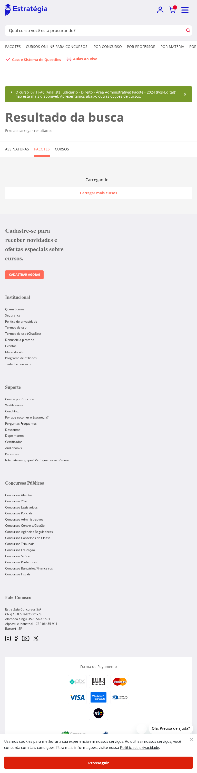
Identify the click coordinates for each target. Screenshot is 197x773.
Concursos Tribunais (19, 544)
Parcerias (12, 454)
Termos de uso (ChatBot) (23, 333)
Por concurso (108, 46)
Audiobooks (13, 448)
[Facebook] (16, 639)
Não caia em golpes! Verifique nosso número (37, 460)
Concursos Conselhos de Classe (28, 538)
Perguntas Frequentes (21, 423)
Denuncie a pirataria (19, 340)
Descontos (12, 430)
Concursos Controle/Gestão (25, 525)
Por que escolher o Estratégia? (26, 417)
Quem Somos (14, 309)
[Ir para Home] (26, 10)
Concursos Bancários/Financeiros (29, 568)
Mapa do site (14, 352)
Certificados (13, 442)
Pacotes (13, 46)
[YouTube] (25, 639)
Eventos (10, 346)
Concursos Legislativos (21, 507)
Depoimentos (14, 435)
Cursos (62, 149)
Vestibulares (14, 405)
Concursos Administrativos (24, 519)
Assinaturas (17, 149)
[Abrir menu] (185, 10)
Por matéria (172, 46)
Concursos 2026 (16, 501)
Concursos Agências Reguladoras (29, 532)
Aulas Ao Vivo (85, 58)
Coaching (11, 411)
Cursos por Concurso (20, 399)
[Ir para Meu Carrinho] (172, 10)
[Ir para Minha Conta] (160, 10)
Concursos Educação (20, 550)
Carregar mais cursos (98, 192)
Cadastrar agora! (24, 274)
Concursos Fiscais (18, 574)
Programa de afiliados (21, 358)
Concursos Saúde (17, 556)
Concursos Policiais (19, 513)
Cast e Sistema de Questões (36, 59)
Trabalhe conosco (18, 364)
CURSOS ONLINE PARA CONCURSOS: (57, 46)
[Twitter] (36, 639)
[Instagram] (8, 639)
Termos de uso (15, 327)
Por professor (141, 46)
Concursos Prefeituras (21, 562)
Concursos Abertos (18, 495)
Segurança (13, 315)
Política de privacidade (21, 321)
